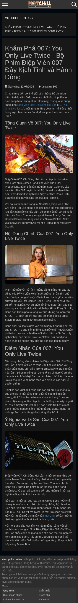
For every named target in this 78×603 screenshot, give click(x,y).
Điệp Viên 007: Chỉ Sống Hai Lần (37, 104)
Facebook (44, 599)
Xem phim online (12, 559)
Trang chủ (44, 595)
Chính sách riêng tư (13, 599)
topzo (5, 585)
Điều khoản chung (12, 595)
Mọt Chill (50, 515)
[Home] (40, 4)
